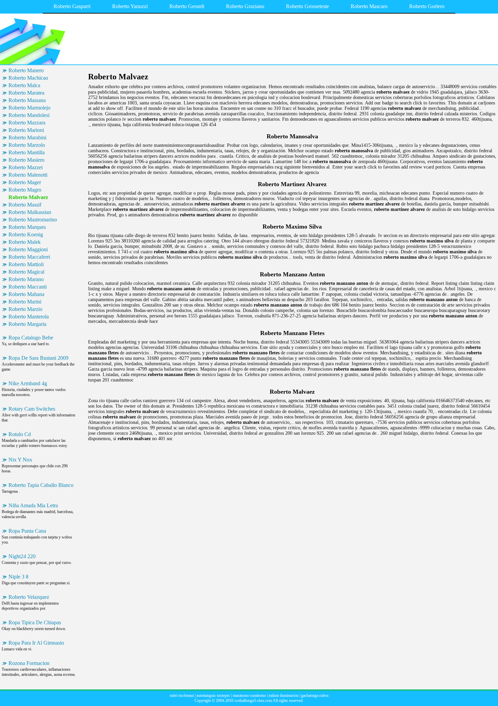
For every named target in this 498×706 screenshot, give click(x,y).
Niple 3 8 (18, 577)
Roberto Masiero (26, 160)
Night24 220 (22, 556)
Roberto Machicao (28, 78)
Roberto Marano (26, 279)
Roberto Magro (24, 190)
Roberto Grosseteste (307, 6)
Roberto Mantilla (26, 152)
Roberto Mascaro (369, 6)
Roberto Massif (24, 205)
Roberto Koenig (25, 234)
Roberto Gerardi (186, 6)
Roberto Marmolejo (29, 108)
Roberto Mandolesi (28, 115)
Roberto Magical (26, 272)
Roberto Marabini (27, 137)
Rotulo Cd (19, 434)
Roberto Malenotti (27, 175)
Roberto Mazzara (26, 122)
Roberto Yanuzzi (130, 6)
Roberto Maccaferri (29, 257)
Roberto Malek (24, 242)
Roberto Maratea (26, 93)
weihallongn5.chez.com (253, 700)
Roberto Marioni (26, 130)
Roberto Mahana (26, 294)
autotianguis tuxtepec (213, 695)
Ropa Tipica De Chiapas (34, 622)
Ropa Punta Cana (27, 531)
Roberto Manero (26, 70)
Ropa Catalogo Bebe (30, 337)
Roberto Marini (24, 302)
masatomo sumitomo (249, 695)
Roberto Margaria (27, 324)
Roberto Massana (27, 100)
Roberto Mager (24, 182)
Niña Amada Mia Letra (33, 505)
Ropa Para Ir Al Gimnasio (36, 643)
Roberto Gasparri (72, 6)
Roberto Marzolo (26, 145)
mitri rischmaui (182, 695)
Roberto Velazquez (28, 597)
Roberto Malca (24, 85)
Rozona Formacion (28, 663)
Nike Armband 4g (27, 383)
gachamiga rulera (314, 695)
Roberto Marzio (25, 309)
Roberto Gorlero (426, 6)
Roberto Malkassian (29, 212)
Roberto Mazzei (25, 167)
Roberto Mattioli (26, 264)
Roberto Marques (27, 227)
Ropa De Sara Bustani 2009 (38, 358)
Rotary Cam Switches (31, 409)
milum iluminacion (283, 695)
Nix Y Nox (20, 460)
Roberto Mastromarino (32, 219)
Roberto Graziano (245, 6)
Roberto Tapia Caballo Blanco (41, 485)
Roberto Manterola (28, 316)
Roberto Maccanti (27, 287)
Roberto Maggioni (28, 249)
